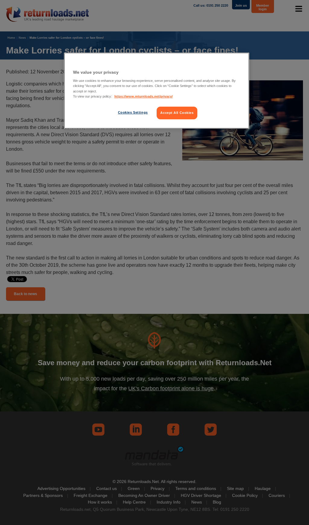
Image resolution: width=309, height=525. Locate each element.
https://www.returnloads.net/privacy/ (143, 96)
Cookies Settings (133, 112)
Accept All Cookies (176, 112)
